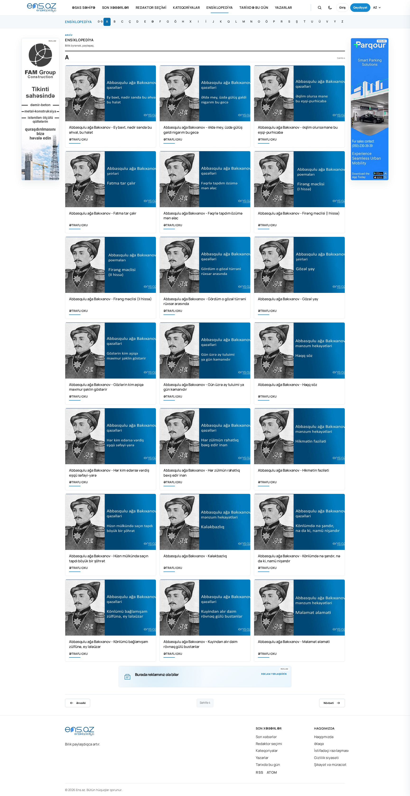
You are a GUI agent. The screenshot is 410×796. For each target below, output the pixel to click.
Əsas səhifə (83, 7)
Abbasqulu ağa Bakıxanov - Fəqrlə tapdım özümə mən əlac (202, 216)
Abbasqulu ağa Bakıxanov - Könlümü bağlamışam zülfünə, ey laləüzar (108, 644)
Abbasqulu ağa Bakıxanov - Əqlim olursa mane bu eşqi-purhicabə (298, 130)
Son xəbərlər (115, 7)
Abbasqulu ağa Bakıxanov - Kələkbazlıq (195, 555)
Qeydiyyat (360, 7)
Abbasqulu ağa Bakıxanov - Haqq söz (287, 384)
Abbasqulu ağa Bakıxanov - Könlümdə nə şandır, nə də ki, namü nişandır (299, 558)
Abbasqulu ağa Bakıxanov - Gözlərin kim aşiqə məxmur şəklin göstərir (106, 387)
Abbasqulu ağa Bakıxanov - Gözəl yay (288, 298)
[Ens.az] (41, 7)
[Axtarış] (319, 7)
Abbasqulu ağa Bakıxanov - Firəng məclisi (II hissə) (110, 298)
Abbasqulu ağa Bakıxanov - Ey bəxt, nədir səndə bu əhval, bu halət (110, 130)
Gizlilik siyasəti (326, 757)
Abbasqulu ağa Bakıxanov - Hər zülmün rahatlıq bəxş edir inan (201, 473)
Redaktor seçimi (151, 7)
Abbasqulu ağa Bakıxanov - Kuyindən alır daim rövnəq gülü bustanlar (200, 644)
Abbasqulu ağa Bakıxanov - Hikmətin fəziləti (293, 470)
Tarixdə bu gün (253, 7)
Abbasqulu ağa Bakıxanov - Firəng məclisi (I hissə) (299, 213)
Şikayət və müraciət (330, 764)
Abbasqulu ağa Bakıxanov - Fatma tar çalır (102, 213)
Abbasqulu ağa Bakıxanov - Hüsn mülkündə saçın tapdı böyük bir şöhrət (108, 558)
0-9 (100, 21)
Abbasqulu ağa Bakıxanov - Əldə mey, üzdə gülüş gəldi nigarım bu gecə (202, 130)
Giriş (342, 7)
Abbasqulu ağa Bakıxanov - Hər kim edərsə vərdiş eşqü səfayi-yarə (109, 473)
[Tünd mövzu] (330, 7)
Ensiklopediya (219, 7)
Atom (272, 772)
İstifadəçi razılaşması (331, 750)
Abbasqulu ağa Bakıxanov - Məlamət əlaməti (294, 641)
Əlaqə (319, 743)
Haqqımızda (323, 736)
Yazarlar (283, 7)
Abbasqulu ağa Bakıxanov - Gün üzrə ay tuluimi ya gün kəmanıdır (203, 387)
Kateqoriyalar (186, 7)
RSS (259, 772)
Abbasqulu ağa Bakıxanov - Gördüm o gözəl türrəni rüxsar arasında (204, 301)
